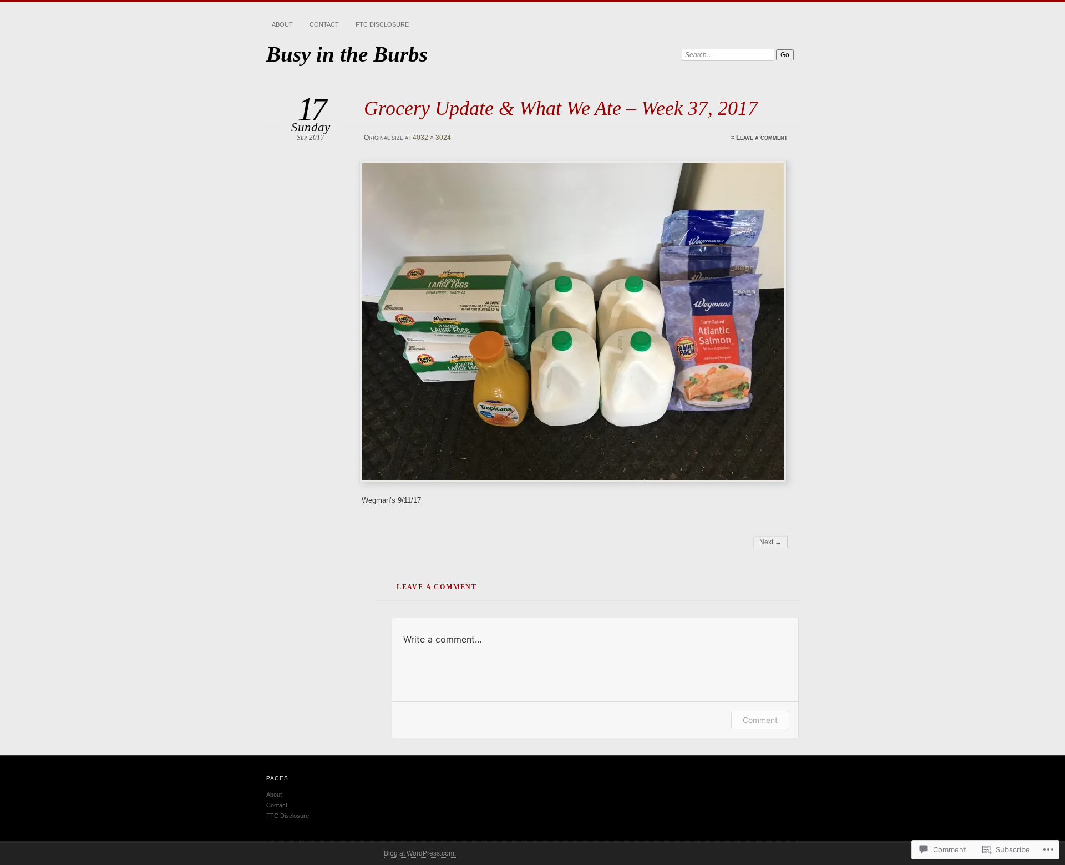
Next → (770, 542)
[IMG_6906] (575, 321)
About (282, 24)
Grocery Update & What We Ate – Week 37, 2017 (561, 108)
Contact (324, 24)
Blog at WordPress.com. (420, 853)
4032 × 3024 (432, 137)
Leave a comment (762, 137)
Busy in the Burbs (347, 54)
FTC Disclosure (382, 24)
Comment (760, 720)
